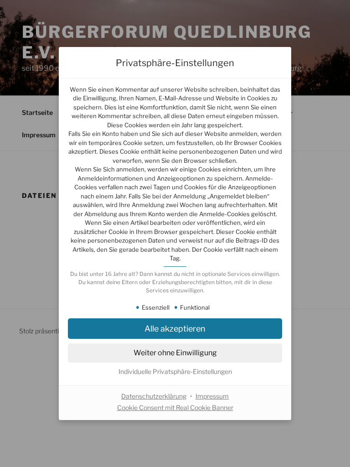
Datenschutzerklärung (153, 396)
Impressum (212, 396)
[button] (175, 328)
